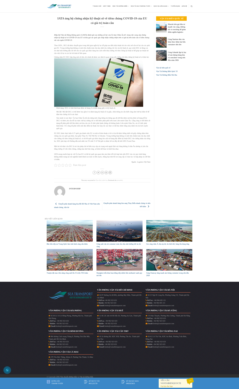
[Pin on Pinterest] (106, 172)
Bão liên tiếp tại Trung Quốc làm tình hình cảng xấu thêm (67, 244)
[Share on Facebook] (94, 172)
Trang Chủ (97, 6)
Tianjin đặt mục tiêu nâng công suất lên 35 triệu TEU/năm (67, 273)
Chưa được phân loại (102, 180)
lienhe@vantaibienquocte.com (115, 305)
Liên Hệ (184, 6)
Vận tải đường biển (86, 377)
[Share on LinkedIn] (110, 172)
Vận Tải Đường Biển (119, 6)
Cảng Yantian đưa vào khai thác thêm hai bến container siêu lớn (176, 41)
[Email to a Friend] (102, 172)
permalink (120, 180)
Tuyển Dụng (175, 6)
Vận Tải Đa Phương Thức (140, 6)
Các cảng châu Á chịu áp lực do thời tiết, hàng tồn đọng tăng (167, 244)
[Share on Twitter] (98, 172)
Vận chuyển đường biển (68, 377)
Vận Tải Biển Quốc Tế (172, 19)
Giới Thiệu (107, 6)
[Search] (191, 6)
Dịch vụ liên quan (160, 6)
